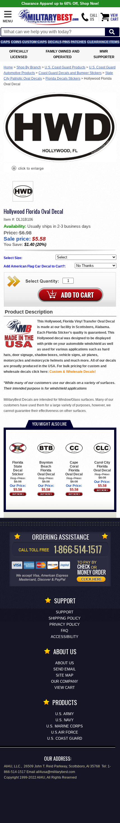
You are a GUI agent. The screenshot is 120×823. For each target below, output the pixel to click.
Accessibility (64, 637)
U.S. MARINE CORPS (64, 726)
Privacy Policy (64, 624)
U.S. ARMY (64, 714)
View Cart (64, 688)
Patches (78, 42)
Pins (66, 42)
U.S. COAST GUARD (64, 738)
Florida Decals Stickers (62, 78)
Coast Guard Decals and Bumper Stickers (70, 73)
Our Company (64, 681)
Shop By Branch (28, 67)
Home (8, 67)
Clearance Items (103, 42)
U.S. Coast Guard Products (65, 67)
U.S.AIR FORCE (64, 732)
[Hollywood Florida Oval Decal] (27, 168)
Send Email (64, 669)
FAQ (64, 630)
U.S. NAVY (65, 720)
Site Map (64, 675)
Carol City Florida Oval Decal (102, 466)
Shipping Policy (65, 618)
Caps (5, 42)
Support (64, 612)
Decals (55, 42)
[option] (23, 191)
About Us (64, 663)
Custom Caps (34, 42)
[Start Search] (112, 32)
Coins (16, 42)
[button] (8, 17)
